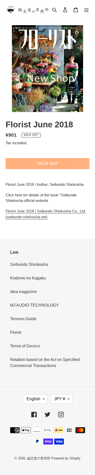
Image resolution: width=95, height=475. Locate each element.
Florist (15, 332)
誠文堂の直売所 (38, 458)
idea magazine (23, 291)
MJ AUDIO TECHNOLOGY (34, 305)
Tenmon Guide (23, 319)
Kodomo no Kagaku (28, 278)
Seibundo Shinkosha (29, 264)
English (33, 399)
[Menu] (86, 9)
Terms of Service (25, 346)
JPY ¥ (59, 399)
